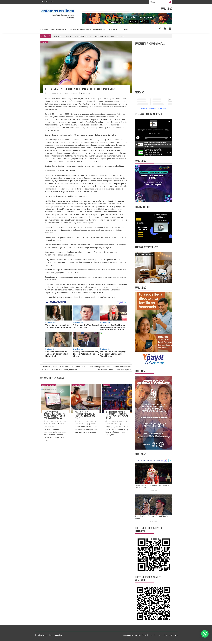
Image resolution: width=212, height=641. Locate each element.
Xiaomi (93, 424)
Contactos (124, 29)
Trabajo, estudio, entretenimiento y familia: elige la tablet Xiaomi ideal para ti (85, 415)
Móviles (82, 385)
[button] (205, 634)
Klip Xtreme (87, 93)
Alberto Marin (72, 93)
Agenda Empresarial (59, 29)
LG (123, 424)
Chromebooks (49, 427)
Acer (62, 424)
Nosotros (44, 29)
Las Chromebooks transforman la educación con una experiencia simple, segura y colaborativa (54, 415)
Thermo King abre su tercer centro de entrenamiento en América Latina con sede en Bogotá (110, 367)
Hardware (44, 42)
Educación (44, 385)
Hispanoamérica (99, 29)
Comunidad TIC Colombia (80, 29)
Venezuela (113, 29)
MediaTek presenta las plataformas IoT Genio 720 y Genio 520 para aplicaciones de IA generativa (63, 367)
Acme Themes (172, 635)
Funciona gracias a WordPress (134, 635)
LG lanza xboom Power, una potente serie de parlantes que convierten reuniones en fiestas (117, 415)
